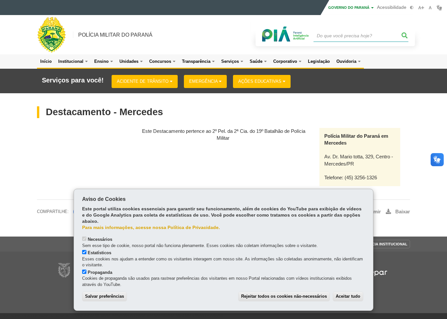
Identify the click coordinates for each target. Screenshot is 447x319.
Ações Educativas (260, 81)
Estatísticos (99, 252)
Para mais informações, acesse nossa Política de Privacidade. (151, 227)
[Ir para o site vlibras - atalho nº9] (439, 7)
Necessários (100, 239)
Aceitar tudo (348, 296)
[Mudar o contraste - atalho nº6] (412, 7)
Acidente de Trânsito (143, 81)
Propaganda (100, 272)
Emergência (204, 81)
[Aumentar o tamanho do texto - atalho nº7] (421, 7)
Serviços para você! (73, 80)
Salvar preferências (104, 296)
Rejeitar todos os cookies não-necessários (284, 296)
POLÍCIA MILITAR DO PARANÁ (115, 35)
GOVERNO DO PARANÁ (349, 7)
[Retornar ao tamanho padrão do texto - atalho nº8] (430, 7)
